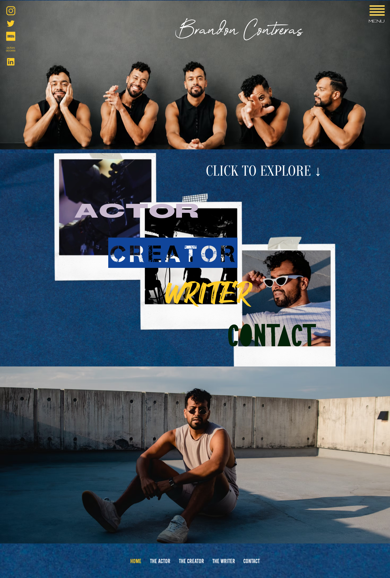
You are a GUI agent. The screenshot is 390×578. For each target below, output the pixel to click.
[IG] (10, 10)
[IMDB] (10, 36)
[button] (377, 10)
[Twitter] (10, 23)
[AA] (10, 49)
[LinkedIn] (10, 61)
